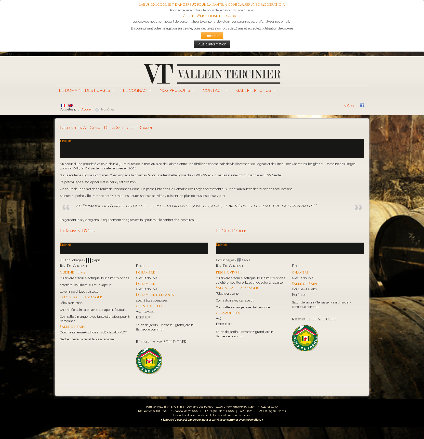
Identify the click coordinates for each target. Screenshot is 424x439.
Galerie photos (253, 90)
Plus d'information (212, 44)
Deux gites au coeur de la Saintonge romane (107, 128)
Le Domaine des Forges (84, 90)
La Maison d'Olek (78, 231)
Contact (213, 90)
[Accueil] (212, 73)
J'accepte (212, 35)
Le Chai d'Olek (231, 231)
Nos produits (174, 90)
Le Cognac (135, 90)
